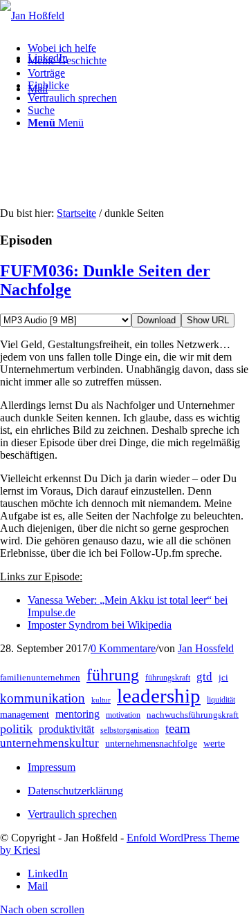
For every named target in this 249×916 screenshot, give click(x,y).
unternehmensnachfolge (151, 743)
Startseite (76, 213)
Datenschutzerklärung (75, 790)
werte (214, 743)
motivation (123, 715)
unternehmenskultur (49, 743)
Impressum (51, 767)
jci (223, 677)
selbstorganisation (129, 730)
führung (112, 675)
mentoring (77, 714)
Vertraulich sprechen (72, 814)
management (24, 714)
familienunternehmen (40, 677)
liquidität (221, 700)
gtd (204, 676)
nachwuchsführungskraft (193, 714)
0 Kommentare (123, 648)
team (177, 728)
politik (16, 729)
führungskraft (167, 678)
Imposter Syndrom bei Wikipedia (100, 625)
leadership (159, 696)
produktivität (66, 729)
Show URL (208, 320)
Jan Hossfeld (206, 648)
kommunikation (42, 698)
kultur (101, 700)
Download (156, 320)
